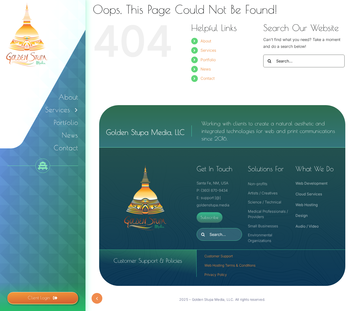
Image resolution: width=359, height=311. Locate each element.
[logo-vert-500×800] (145, 164)
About (206, 41)
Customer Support (218, 256)
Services (208, 50)
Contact (208, 78)
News (206, 69)
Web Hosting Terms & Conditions (229, 265)
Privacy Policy (215, 274)
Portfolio (208, 59)
